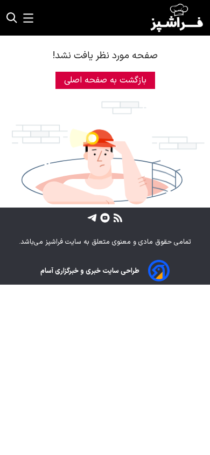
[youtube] (103, 217)
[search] (11, 17)
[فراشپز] (177, 17)
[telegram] (92, 217)
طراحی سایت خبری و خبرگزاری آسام (89, 271)
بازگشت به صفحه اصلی (105, 80)
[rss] (116, 217)
